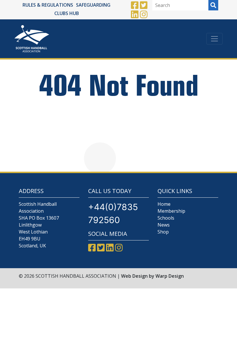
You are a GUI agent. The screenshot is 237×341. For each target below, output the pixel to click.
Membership (171, 211)
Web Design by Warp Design (152, 276)
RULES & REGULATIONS (48, 5)
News (164, 225)
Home (164, 204)
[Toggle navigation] (214, 39)
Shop (163, 232)
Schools (166, 218)
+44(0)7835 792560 (113, 213)
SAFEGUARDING (93, 5)
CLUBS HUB (66, 13)
